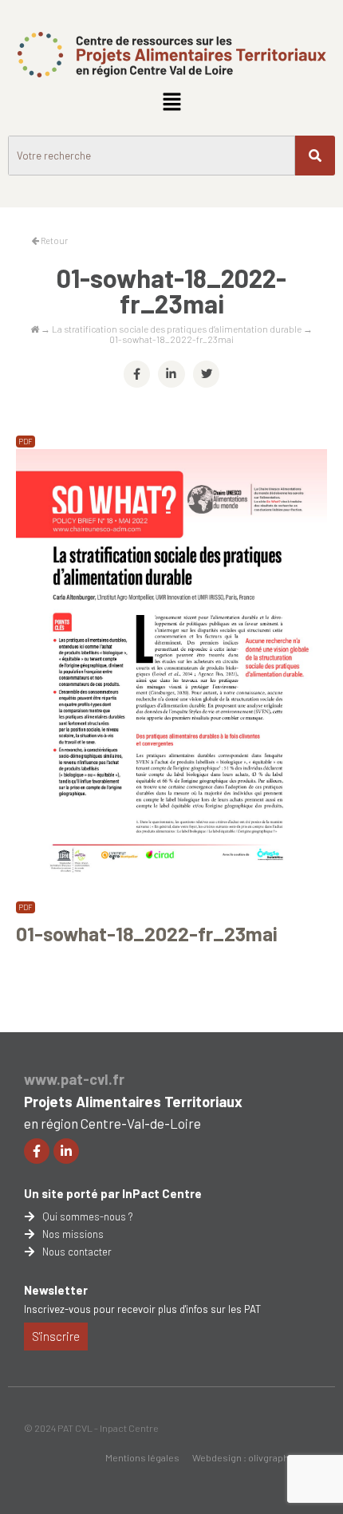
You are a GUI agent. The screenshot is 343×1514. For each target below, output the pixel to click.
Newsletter (56, 1290)
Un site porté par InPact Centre (113, 1193)
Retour (53, 240)
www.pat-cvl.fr (74, 1079)
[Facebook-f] (36, 1151)
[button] (171, 102)
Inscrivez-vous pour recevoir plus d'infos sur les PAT (142, 1309)
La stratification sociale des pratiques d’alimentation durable (177, 328)
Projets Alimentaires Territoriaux (133, 1101)
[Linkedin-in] (66, 1151)
